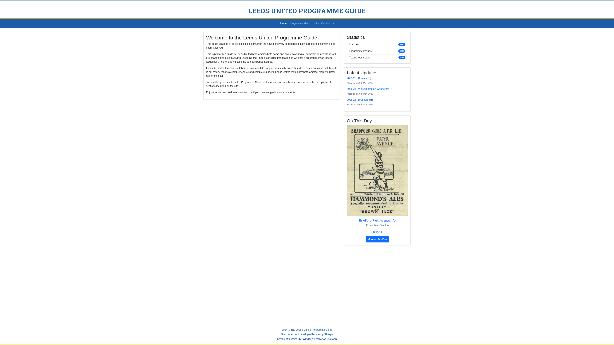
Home (283, 23)
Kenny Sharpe (324, 334)
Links (316, 23)
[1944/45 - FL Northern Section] (377, 171)
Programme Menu (300, 23)
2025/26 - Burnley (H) (359, 78)
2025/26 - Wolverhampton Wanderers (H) (370, 89)
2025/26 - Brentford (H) (360, 99)
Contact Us (327, 23)
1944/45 (377, 231)
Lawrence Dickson (325, 339)
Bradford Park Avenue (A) (377, 220)
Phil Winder (304, 339)
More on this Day (377, 239)
